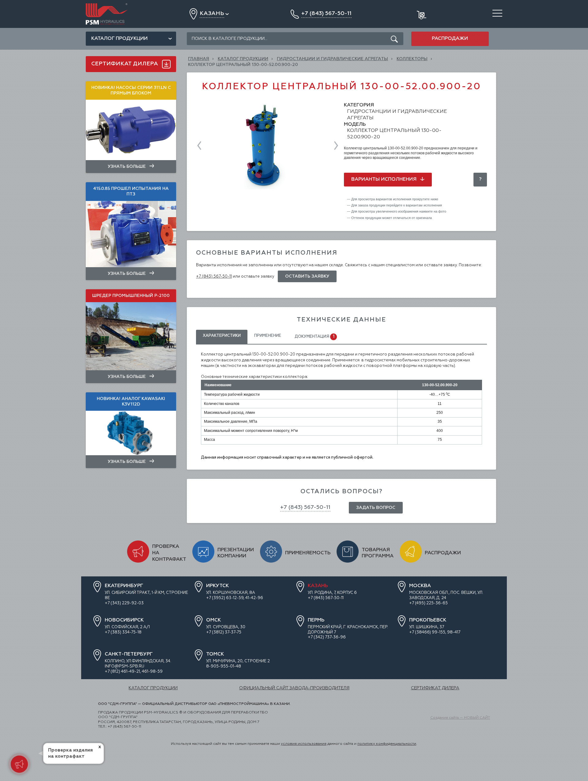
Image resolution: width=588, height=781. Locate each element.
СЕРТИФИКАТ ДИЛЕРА (435, 688)
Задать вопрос (375, 508)
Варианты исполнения (384, 179)
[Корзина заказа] (422, 14)
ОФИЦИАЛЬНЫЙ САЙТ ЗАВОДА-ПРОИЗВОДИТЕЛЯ (294, 688)
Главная (198, 59)
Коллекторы (412, 59)
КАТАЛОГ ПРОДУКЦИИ (243, 59)
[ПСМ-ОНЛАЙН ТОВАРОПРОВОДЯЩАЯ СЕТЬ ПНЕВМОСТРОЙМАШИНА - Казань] (106, 5)
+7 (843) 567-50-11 (214, 277)
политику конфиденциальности (386, 744)
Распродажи (450, 38)
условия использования (303, 744)
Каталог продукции (119, 38)
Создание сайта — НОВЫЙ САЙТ (460, 718)
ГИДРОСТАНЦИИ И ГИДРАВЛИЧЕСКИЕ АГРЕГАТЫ (332, 59)
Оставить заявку (307, 276)
